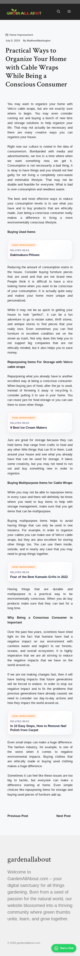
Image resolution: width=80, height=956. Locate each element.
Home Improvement (21, 34)
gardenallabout (29, 859)
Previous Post (17, 816)
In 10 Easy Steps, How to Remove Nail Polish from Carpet (38, 728)
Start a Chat (66, 948)
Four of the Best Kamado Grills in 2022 (39, 577)
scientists (50, 632)
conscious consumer (49, 213)
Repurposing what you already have (32, 376)
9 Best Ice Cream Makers (28, 427)
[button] (58, 11)
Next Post (63, 816)
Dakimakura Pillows (24, 255)
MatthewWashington (39, 40)
